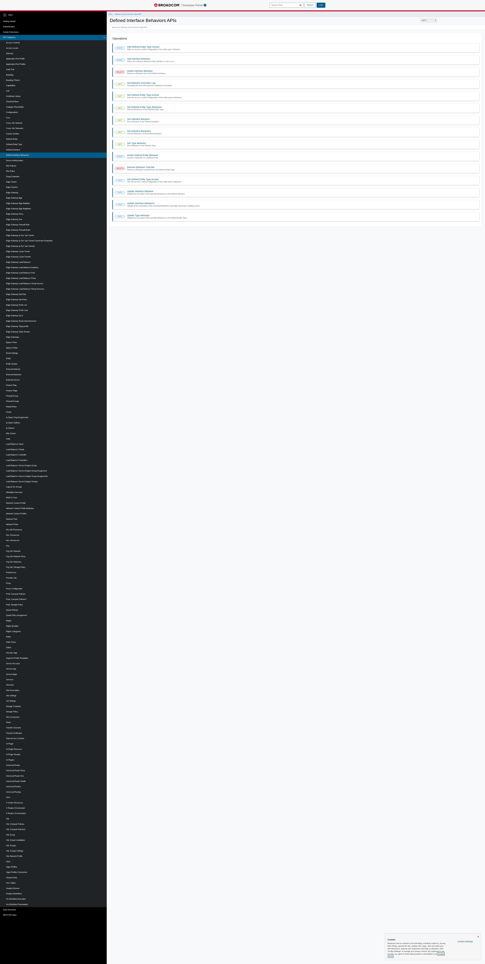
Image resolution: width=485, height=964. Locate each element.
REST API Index (10, 915)
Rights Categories (13, 631)
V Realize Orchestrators (16, 813)
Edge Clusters (12, 187)
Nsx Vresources (12, 540)
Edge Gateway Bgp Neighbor (18, 203)
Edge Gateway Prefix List (16, 305)
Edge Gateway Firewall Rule (17, 225)
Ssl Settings (11, 701)
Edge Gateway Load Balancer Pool (20, 273)
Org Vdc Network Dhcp (15, 556)
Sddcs (8, 647)
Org (7, 546)
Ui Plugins (10, 760)
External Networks (13, 375)
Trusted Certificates (14, 733)
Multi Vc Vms (11, 498)
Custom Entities (12, 134)
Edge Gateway (12, 193)
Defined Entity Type (14, 144)
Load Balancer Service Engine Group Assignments (27, 476)
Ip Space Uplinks (13, 423)
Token (8, 722)
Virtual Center (11, 878)
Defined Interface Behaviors (17, 155)
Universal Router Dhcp (15, 771)
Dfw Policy (10, 171)
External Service (13, 380)
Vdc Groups (11, 846)
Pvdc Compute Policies (15, 594)
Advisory (9, 53)
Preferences (11, 572)
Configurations (12, 112)
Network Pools (12, 524)
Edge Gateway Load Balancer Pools (21, 278)
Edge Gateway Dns (14, 219)
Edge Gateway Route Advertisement (21, 321)
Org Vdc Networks (13, 562)
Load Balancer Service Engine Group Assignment (26, 471)
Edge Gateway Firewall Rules (18, 230)
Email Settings (12, 353)
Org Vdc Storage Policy (16, 567)
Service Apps (11, 674)
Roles (8, 637)
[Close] (478, 936)
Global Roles (11, 407)
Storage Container (13, 706)
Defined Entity (12, 139)
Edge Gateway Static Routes (18, 332)
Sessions (10, 685)
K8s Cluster (11, 433)
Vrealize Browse (12, 888)
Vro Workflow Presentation (17, 904)
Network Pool (11, 519)
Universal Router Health (16, 781)
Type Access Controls (15, 738)
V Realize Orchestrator (15, 808)
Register (310, 5)
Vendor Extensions (11, 32)
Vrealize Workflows (14, 894)
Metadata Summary (14, 492)
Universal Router (13, 765)
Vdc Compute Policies (15, 824)
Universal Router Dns (15, 776)
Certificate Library (13, 96)
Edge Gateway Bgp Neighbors (18, 209)
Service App (11, 669)
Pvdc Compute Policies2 (16, 599)
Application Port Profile (15, 59)
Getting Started (9, 21)
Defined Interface (13, 150)
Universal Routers (13, 787)
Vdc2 (8, 862)
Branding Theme (13, 80)
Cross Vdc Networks (14, 128)
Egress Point (11, 342)
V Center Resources (14, 803)
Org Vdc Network (13, 551)
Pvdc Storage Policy (14, 605)
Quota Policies (12, 610)
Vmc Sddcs (11, 883)
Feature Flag (11, 385)
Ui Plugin (9, 744)
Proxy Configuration (14, 589)
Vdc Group (10, 835)
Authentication (9, 27)
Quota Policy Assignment (16, 615)
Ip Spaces (10, 428)
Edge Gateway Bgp (14, 198)
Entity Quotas (11, 364)
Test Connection (12, 717)
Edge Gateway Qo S (14, 316)
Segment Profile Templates (17, 658)
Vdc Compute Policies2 (15, 829)
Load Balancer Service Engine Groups (22, 482)
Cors (8, 118)
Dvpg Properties (12, 177)
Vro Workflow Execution (16, 899)
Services (9, 680)
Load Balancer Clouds (15, 449)
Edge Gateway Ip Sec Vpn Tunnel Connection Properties (29, 241)
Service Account (13, 664)
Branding (9, 75)
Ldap (8, 439)
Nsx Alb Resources (14, 530)
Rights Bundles (12, 626)
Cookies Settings (465, 941)
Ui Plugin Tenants (13, 754)
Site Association (12, 690)
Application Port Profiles (16, 64)
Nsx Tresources (12, 535)
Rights (8, 621)
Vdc (7, 819)
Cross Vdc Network (14, 123)
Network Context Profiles (16, 514)
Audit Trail (10, 69)
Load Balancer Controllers (16, 460)
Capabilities (11, 85)
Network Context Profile (16, 503)
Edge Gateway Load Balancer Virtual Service (24, 284)
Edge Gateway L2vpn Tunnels (18, 257)
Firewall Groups (12, 401)
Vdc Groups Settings (14, 851)
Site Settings (11, 696)
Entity (8, 358)
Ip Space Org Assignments (17, 417)
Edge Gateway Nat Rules (16, 300)
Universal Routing (13, 792)
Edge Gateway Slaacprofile (17, 326)
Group (8, 412)
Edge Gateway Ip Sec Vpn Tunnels (20, 246)
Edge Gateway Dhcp (14, 214)
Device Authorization (14, 161)
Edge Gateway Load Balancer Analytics (22, 267)
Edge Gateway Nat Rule (16, 294)
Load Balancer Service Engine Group (21, 466)
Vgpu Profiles (11, 867)
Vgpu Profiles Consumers (16, 872)
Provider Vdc (11, 578)
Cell (7, 91)
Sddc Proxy (11, 642)
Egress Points (12, 348)
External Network (13, 369)
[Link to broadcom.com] (167, 5)
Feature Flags (11, 391)
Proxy (8, 583)
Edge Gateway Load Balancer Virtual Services (25, 289)
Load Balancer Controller (16, 455)
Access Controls (13, 43)
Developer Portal (193, 5)
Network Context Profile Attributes (20, 508)
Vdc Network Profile (14, 856)
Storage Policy (12, 712)
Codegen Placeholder (15, 107)
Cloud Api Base (12, 102)
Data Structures (9, 910)
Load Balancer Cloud (14, 444)
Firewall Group (12, 396)
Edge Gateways (12, 337)
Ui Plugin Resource (14, 749)
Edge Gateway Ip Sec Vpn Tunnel (20, 235)
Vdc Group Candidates (15, 840)
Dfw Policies (11, 166)
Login (321, 5)
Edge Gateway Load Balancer (18, 262)
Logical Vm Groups (14, 487)
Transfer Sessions (13, 728)
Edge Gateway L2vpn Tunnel (18, 251)
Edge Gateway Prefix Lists (17, 310)
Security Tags (11, 653)
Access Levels (12, 48)
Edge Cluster (11, 182)
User (8, 797)
